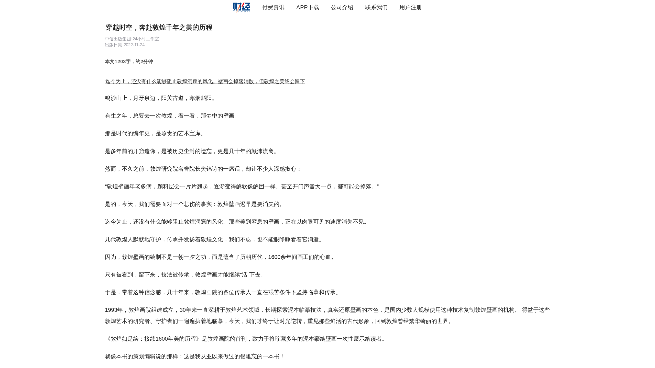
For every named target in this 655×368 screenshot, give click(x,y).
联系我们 (376, 7)
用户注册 (410, 7)
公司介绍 (342, 7)
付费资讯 (273, 7)
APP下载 (307, 7)
